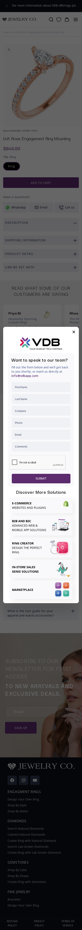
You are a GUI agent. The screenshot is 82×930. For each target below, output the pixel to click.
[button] (74, 332)
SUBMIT (41, 478)
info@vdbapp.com (24, 376)
